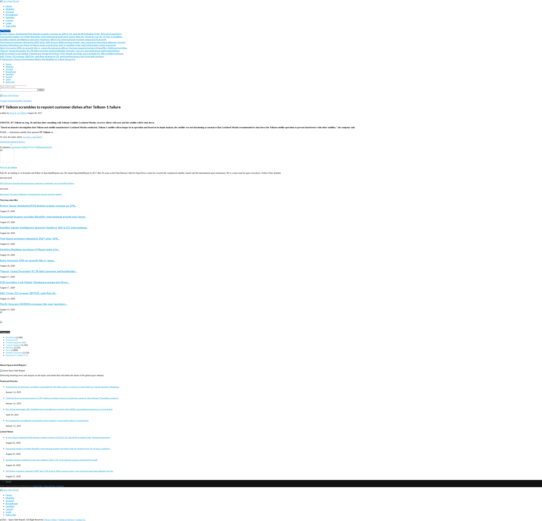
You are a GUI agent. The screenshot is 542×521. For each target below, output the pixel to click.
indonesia (4, 142)
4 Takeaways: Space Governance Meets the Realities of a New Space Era (37, 59)
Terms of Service (49, 486)
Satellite (10, 17)
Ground (10, 11)
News (8, 350)
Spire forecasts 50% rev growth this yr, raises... (28, 260)
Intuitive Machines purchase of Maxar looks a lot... (30, 249)
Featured (12, 340)
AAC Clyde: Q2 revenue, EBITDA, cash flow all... (28, 293)
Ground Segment (7, 101)
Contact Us (60, 486)
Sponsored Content (17, 355)
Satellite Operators (23, 101)
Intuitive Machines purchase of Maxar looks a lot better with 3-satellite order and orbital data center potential (58, 45)
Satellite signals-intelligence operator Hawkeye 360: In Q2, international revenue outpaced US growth (53, 39)
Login (8, 23)
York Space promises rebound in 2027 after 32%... (29, 238)
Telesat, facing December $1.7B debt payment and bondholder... (38, 271)
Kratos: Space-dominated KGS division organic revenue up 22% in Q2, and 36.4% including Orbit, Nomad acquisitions (61, 33)
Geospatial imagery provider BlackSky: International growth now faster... (43, 216)
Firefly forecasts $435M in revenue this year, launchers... (33, 304)
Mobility (10, 9)
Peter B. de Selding (18, 113)
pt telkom (12, 142)
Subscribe (11, 26)
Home (9, 6)
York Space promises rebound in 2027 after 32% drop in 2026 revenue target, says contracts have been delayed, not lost (62, 42)
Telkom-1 (21, 142)
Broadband (12, 14)
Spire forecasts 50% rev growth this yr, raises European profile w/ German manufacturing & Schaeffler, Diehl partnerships (63, 48)
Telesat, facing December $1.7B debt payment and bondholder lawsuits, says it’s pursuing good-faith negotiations (60, 50)
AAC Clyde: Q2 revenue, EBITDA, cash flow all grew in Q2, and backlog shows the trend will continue (52, 56)
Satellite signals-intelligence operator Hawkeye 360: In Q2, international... (44, 227)
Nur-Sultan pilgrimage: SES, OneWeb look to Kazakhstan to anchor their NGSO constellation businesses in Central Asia (59, 409)
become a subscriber (32, 137)
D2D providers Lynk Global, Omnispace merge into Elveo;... (35, 282)
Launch (9, 20)
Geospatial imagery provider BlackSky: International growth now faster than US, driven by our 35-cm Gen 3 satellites (61, 36)
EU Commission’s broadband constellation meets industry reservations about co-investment (47, 420)
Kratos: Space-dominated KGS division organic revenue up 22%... (38, 205)
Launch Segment (13, 345)
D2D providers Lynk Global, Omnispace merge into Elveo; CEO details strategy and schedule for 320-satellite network (61, 53)
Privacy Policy (38, 486)
